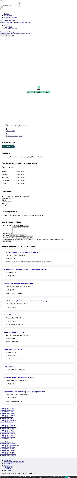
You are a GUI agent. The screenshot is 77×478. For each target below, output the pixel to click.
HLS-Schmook (9, 367)
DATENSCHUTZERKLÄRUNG (14, 462)
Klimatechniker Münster (7, 449)
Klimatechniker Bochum (7, 415)
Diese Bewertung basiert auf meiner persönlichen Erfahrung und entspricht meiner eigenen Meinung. (34, 239)
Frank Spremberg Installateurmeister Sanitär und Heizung (25, 301)
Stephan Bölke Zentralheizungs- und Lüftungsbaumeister (24, 392)
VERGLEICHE (8, 467)
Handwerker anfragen (10, 29)
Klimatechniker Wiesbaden (8, 454)
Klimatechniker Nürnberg (7, 450)
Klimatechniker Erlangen (7, 428)
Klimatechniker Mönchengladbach (10, 445)
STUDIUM (7, 469)
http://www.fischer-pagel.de (14, 136)
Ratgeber (6, 25)
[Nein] (69, 477)
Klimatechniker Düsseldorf (8, 427)
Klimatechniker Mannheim (8, 443)
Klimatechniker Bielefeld (7, 413)
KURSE (6, 465)
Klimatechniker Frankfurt (7, 432)
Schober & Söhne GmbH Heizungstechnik (19, 377)
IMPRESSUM (8, 463)
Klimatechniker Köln (6, 439)
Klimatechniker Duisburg (7, 425)
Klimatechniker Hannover (7, 435)
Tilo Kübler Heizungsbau (13, 349)
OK (66, 477)
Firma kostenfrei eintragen (7, 32)
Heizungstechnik (8, 146)
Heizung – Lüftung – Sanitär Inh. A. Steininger (21, 252)
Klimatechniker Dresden (7, 422)
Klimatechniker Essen (6, 430)
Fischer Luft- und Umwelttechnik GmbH (19, 284)
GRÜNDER (7, 470)
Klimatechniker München (7, 447)
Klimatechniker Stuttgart (7, 452)
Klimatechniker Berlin (6, 412)
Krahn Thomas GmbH (12, 315)
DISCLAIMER (8, 460)
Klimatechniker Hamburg (7, 433)
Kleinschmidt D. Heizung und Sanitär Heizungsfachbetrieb (25, 269)
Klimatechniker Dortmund (8, 420)
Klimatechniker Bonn (6, 417)
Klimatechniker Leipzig (7, 442)
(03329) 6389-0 (10, 131)
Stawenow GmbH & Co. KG (14, 332)
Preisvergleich (8, 27)
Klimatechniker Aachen (7, 408)
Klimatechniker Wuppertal (8, 455)
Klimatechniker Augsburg (7, 410)
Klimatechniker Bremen (7, 418)
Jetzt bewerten (7, 241)
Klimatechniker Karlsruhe (7, 437)
